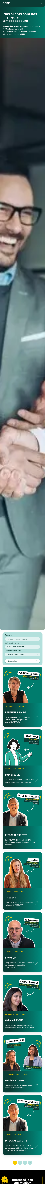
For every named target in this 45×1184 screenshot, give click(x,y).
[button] (41, 3)
